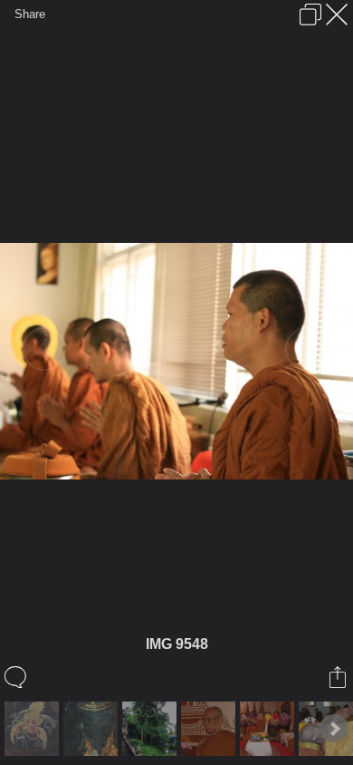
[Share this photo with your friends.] (339, 677)
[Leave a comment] (16, 677)
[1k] (151, 729)
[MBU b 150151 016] (269, 729)
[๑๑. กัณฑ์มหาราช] (92, 729)
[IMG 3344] (34, 729)
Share (29, 14)
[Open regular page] (310, 14)
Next (334, 728)
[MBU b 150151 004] (210, 729)
